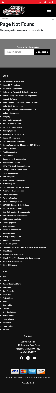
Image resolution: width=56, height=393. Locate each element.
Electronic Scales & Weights (14, 141)
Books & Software (10, 99)
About (5, 302)
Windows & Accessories (12, 261)
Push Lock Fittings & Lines (13, 201)
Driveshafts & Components (13, 134)
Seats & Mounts (9, 226)
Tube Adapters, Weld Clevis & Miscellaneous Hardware (24, 247)
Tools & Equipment (10, 244)
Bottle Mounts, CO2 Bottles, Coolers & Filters (20, 103)
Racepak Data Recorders (12, 209)
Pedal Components (10, 194)
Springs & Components (12, 237)
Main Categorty (8, 177)
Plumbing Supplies (10, 198)
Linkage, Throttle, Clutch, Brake (15, 170)
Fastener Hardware (10, 149)
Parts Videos (8, 298)
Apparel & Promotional (11, 85)
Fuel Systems (8, 156)
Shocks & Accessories (12, 230)
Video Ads (7, 294)
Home (5, 277)
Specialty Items (9, 233)
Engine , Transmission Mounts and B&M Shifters (21, 145)
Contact (6, 309)
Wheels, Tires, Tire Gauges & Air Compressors (21, 258)
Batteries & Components (12, 88)
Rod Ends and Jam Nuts (12, 219)
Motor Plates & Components (14, 180)
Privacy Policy (8, 316)
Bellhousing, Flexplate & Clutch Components (20, 92)
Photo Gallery (8, 326)
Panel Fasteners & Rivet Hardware (16, 187)
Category (6, 117)
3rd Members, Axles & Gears (14, 81)
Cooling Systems (9, 131)
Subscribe (42, 52)
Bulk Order (7, 287)
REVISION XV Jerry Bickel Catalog (16, 205)
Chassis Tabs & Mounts (12, 124)
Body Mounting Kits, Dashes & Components (20, 96)
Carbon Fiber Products (11, 113)
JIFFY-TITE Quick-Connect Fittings (16, 166)
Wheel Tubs (7, 251)
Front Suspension (10, 152)
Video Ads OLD (8, 319)
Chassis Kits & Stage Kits (12, 120)
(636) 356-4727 (28, 352)
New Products (8, 291)
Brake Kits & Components (13, 106)
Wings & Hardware (10, 265)
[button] (2, 2)
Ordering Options (9, 312)
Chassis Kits (7, 305)
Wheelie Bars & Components (14, 254)
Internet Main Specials (11, 163)
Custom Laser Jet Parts (12, 284)
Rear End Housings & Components (16, 212)
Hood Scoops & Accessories (14, 159)
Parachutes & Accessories (13, 191)
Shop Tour (7, 323)
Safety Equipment (9, 223)
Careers (6, 280)
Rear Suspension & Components (15, 216)
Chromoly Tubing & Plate (12, 127)
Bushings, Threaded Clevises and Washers (19, 110)
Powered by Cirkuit (28, 383)
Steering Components (11, 240)
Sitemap (6, 330)
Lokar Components (10, 173)
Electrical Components (12, 138)
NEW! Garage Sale (9, 184)
